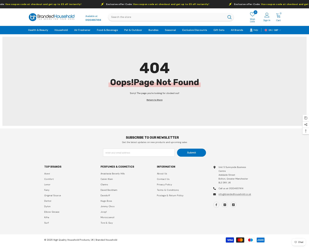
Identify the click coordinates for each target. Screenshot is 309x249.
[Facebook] (216, 205)
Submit (191, 152)
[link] (254, 29)
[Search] (171, 17)
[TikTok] (233, 205)
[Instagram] (225, 205)
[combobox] (166, 17)
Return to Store (155, 100)
